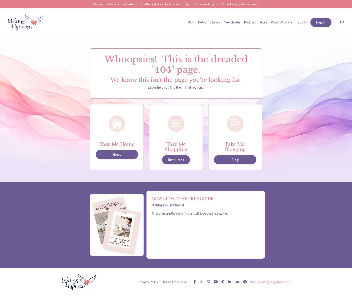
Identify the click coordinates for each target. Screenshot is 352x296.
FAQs (202, 22)
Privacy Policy (148, 282)
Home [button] (116, 154)
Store (263, 22)
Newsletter (232, 22)
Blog (191, 22)
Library (215, 22)
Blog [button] (235, 160)
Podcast (250, 22)
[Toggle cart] (342, 22)
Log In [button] (321, 22)
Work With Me (281, 22)
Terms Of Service (174, 282)
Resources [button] (176, 160)
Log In (302, 22)
